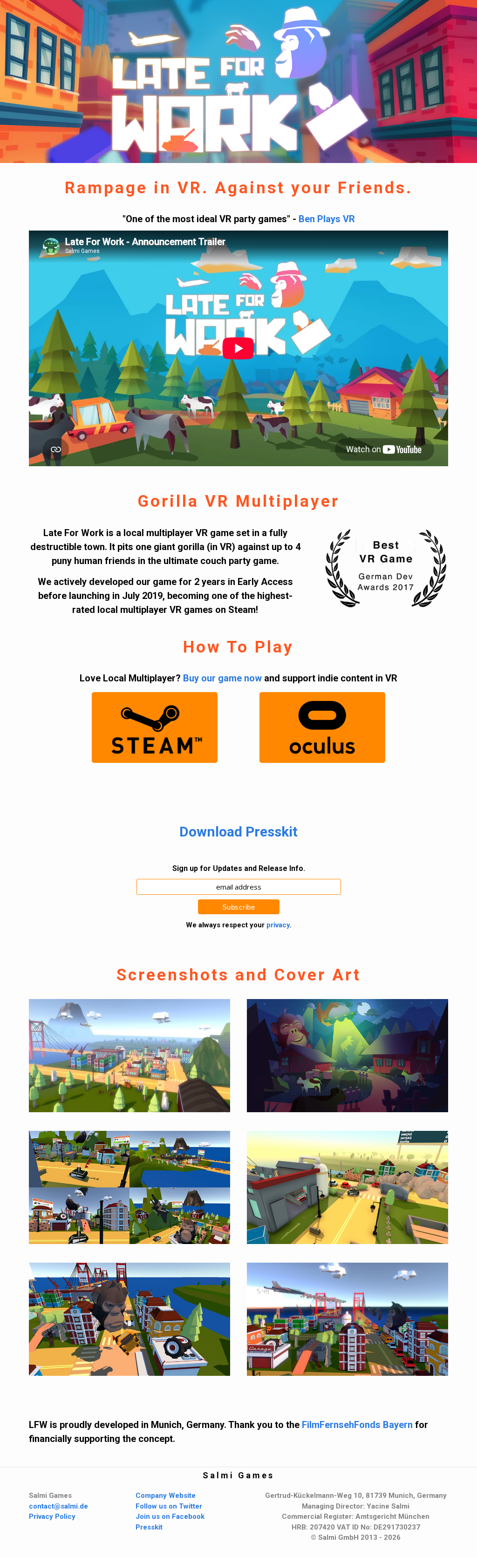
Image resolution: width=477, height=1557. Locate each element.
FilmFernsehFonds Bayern (357, 1424)
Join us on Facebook (170, 1516)
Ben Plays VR (327, 218)
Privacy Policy (52, 1516)
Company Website (166, 1495)
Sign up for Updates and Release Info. (238, 868)
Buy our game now (222, 678)
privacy (278, 925)
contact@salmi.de (58, 1506)
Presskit (149, 1527)
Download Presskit (238, 831)
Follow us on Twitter (169, 1506)
